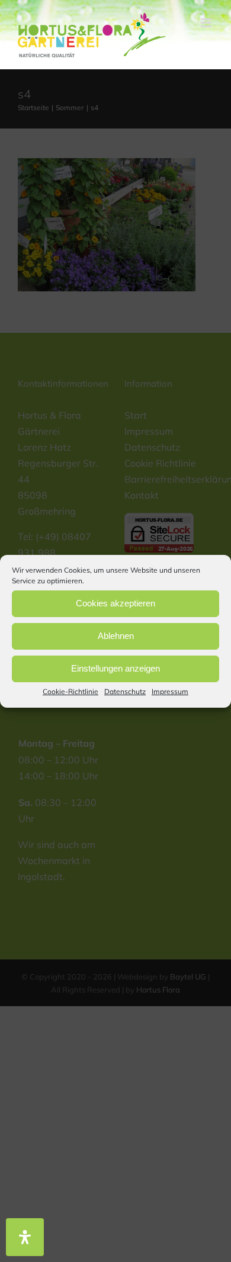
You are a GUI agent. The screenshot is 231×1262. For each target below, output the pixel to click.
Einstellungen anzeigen (115, 668)
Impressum (170, 690)
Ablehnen (116, 636)
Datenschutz (125, 690)
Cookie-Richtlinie (70, 690)
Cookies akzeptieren (115, 603)
